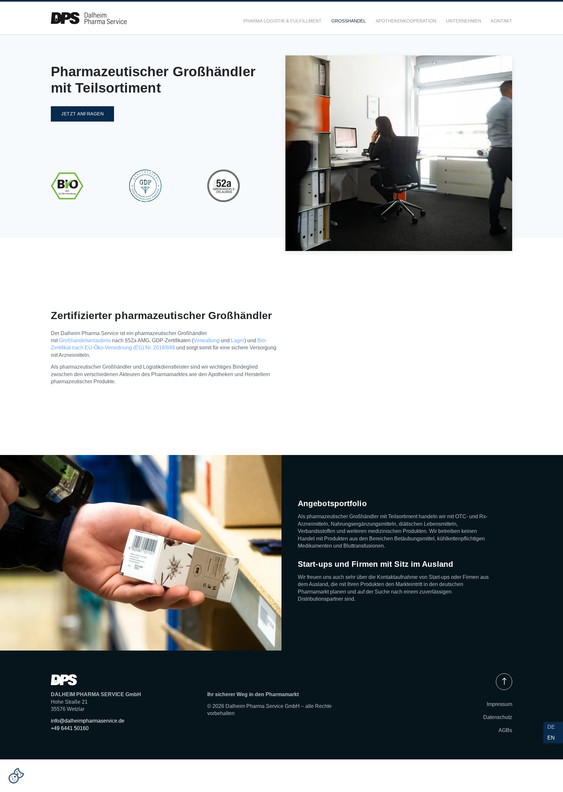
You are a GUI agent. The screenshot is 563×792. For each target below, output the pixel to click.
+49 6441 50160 (70, 728)
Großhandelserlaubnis (85, 340)
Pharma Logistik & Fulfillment (282, 20)
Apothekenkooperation (406, 20)
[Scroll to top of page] (504, 681)
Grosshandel (348, 20)
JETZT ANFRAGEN (82, 113)
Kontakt (501, 20)
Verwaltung (207, 340)
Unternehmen (463, 20)
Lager (237, 340)
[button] (16, 775)
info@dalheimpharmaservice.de (87, 721)
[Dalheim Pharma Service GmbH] (89, 18)
